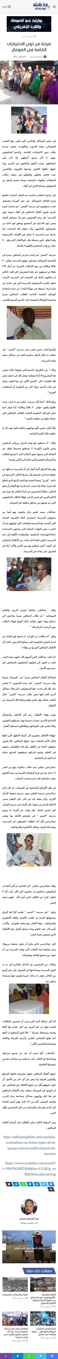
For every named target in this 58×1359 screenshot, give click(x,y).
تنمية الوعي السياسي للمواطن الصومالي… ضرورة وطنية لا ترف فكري (44, 1332)
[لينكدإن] (36, 1184)
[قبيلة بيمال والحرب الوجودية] (15, 1284)
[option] (29, 1246)
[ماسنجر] (29, 1184)
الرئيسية (31, 36)
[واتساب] (22, 1184)
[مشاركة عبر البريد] (8, 1184)
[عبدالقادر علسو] (29, 574)
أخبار (24, 36)
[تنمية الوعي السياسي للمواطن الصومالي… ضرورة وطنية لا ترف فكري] (43, 1318)
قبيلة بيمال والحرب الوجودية (15, 1294)
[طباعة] (50, 1189)
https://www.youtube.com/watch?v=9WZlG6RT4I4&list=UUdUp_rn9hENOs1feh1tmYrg (29, 1168)
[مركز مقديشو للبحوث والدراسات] (42, 6)
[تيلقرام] (15, 1184)
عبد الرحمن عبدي (36, 57)
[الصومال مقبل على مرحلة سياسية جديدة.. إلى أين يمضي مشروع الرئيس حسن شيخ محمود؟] (15, 1318)
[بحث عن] (54, 7)
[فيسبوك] (50, 1184)
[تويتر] (43, 1184)
